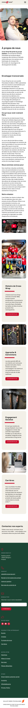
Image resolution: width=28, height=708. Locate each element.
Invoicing (4, 680)
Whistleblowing (6, 684)
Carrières (4, 644)
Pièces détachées (6, 666)
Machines (4, 655)
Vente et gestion (6, 581)
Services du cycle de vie (8, 585)
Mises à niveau (5, 658)
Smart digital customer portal (10, 677)
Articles (3, 637)
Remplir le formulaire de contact (11, 578)
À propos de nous (6, 640)
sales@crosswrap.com (8, 574)
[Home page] (13, 2)
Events (3, 633)
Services (4, 662)
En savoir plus (12, 314)
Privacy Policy (5, 688)
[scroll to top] (24, 704)
